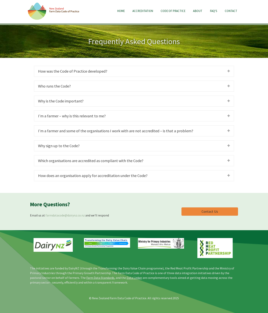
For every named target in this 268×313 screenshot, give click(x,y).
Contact (231, 11)
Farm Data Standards (100, 278)
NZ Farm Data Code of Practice (53, 11)
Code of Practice (173, 11)
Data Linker (134, 278)
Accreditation (142, 11)
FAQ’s (213, 11)
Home (121, 11)
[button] (209, 211)
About (197, 11)
